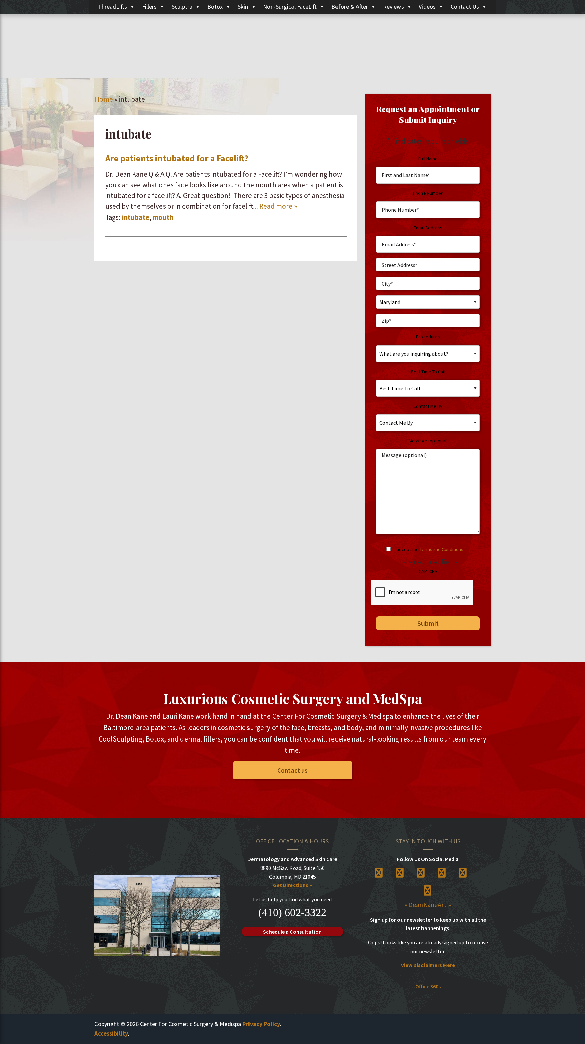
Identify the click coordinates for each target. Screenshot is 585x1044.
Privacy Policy (261, 1024)
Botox (215, 7)
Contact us (292, 770)
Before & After (349, 7)
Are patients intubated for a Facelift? (176, 158)
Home (103, 99)
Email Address (428, 228)
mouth (163, 217)
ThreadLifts (112, 7)
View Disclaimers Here (428, 965)
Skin (243, 7)
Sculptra (182, 7)
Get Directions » (292, 885)
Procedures (428, 337)
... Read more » (275, 206)
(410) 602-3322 (292, 912)
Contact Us (465, 7)
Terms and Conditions (441, 549)
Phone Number (428, 193)
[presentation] (422, 593)
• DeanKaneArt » (428, 904)
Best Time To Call (428, 372)
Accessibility (111, 1033)
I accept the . (429, 549)
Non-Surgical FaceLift (290, 7)
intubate (135, 217)
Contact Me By (427, 406)
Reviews (393, 7)
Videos (427, 7)
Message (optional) (428, 441)
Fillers (149, 7)
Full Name (428, 158)
